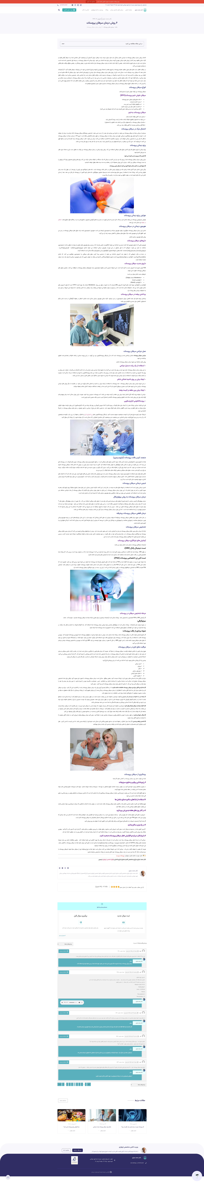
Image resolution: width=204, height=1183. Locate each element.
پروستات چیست (120, 856)
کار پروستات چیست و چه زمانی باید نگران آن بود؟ (132, 1127)
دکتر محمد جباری (139, 10)
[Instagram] (65, 868)
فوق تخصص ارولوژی (107, 860)
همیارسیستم (62, 935)
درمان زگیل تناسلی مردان (116, 10)
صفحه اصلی (128, 10)
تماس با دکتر (85, 10)
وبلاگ (106, 10)
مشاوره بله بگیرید (91, 2)
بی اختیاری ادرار (88, 414)
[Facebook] (68, 868)
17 (63, 1084)
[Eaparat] (59, 868)
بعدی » (59, 1084)
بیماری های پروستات (108, 27)
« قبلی (89, 1084)
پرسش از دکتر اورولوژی (97, 10)
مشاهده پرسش (63, 951)
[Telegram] (62, 868)
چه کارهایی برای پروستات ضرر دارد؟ (71, 1127)
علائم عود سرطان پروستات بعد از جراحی (102, 1127)
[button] (59, 10)
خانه (116, 27)
